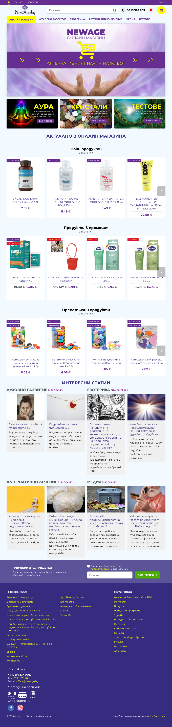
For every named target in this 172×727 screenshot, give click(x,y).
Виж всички (85, 153)
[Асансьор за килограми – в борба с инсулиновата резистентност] (26, 499)
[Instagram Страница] (20, 708)
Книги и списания (125, 628)
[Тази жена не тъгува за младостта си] (26, 407)
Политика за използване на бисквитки (31, 619)
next (161, 191)
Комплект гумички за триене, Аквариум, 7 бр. (106, 361)
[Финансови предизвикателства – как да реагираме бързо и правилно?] (106, 499)
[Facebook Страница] (11, 708)
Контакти (33, 2)
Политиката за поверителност (28, 615)
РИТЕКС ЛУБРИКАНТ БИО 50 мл (146, 279)
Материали (121, 646)
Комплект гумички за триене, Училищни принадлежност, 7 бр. (25, 363)
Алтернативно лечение (105, 19)
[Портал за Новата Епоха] (25, 10)
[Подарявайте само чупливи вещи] (66, 407)
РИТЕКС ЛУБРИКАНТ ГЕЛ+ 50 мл (106, 279)
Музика (118, 641)
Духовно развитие (52, 19)
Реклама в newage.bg (20, 597)
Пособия (119, 624)
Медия (130, 19)
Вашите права (16, 635)
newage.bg (19, 716)
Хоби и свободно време (129, 637)
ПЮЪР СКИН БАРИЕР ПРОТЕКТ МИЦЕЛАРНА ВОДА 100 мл (66, 202)
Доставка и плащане (20, 601)
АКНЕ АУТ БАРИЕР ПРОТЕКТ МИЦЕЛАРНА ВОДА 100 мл (106, 200)
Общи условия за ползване (23, 610)
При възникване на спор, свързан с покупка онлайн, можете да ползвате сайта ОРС (31, 627)
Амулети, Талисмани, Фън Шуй (133, 597)
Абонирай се (146, 575)
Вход (161, 2)
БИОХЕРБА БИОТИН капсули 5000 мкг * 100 (25, 200)
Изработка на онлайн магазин (139, 716)
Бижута (119, 606)
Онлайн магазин (21, 19)
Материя (120, 601)
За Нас (18, 2)
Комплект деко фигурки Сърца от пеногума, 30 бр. (146, 361)
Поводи (119, 632)
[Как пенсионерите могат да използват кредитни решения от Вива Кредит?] (146, 499)
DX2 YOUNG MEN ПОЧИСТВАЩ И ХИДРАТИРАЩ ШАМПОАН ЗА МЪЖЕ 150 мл (146, 203)
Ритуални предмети (127, 610)
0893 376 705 (21, 678)
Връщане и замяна (18, 606)
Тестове (144, 19)
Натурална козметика (128, 619)
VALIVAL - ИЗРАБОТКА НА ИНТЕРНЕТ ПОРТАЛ (29, 646)
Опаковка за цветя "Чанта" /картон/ (65, 279)
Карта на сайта (17, 656)
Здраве (118, 615)
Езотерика (77, 19)
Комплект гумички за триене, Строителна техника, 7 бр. (66, 363)
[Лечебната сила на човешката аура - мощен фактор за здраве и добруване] (146, 407)
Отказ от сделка (18, 639)
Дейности (120, 650)
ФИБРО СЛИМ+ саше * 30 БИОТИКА (25, 279)
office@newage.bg (27, 681)
